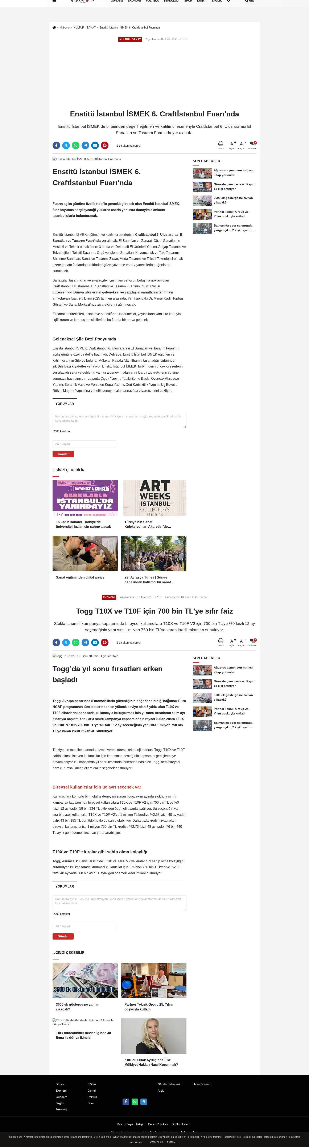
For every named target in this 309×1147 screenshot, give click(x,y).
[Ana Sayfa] (54, 28)
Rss (119, 1124)
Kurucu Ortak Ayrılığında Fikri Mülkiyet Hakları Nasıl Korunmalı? (151, 1062)
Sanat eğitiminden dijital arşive (80, 577)
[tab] (65, 403)
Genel (92, 1090)
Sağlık (60, 1103)
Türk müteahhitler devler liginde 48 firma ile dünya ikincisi (83, 1035)
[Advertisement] (154, 76)
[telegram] (85, 145)
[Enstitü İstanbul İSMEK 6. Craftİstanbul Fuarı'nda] (87, 158)
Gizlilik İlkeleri (180, 1124)
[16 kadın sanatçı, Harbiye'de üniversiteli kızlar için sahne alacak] (85, 497)
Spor (91, 1103)
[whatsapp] (75, 145)
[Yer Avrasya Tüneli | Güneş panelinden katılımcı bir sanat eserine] (153, 553)
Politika (92, 1097)
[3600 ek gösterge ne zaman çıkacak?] (85, 980)
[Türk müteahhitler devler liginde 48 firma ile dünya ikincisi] (85, 1022)
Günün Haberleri (169, 1084)
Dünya (60, 1084)
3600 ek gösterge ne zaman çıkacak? (77, 1007)
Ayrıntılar (156, 1142)
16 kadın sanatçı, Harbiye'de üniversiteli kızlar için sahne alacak (84, 524)
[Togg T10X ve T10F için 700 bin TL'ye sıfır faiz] (85, 656)
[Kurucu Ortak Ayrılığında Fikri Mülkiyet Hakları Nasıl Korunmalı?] (153, 1036)
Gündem (61, 1097)
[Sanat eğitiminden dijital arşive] (85, 553)
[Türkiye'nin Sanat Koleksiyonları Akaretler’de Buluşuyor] (153, 497)
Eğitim (92, 1084)
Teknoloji (61, 1109)
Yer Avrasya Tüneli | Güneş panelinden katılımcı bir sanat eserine (147, 580)
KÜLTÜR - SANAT (85, 27)
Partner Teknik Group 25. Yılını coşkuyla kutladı (148, 1007)
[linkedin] (95, 145)
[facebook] (56, 145)
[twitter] (66, 145)
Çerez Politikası (158, 1124)
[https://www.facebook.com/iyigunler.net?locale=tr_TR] (126, 1102)
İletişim (140, 1124)
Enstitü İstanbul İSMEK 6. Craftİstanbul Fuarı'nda (129, 27)
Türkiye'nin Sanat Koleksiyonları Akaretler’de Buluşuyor (146, 524)
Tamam (171, 1142)
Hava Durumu (202, 1084)
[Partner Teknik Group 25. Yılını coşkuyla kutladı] (153, 980)
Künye (129, 1124)
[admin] (143, 1102)
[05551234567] (135, 1102)
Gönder (63, 454)
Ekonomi (61, 1090)
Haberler (65, 27)
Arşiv (161, 1090)
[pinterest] (104, 145)
